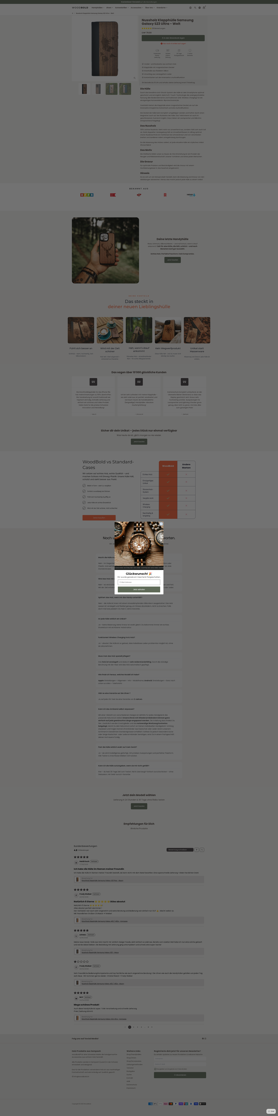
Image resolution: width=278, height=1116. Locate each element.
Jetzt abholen (139, 589)
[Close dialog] (161, 524)
